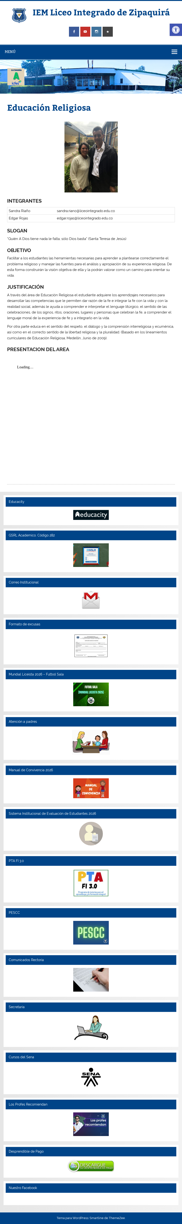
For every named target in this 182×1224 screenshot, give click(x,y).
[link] (176, 30)
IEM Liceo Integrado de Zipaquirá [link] (101, 11)
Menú (10, 51)
